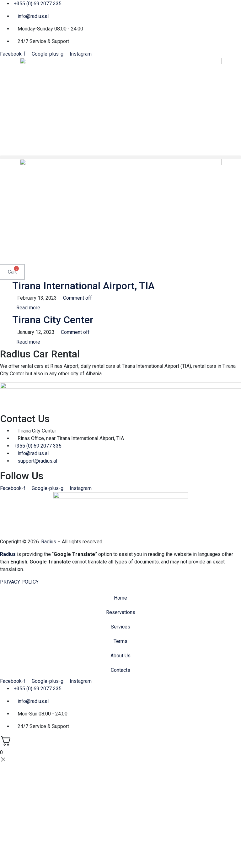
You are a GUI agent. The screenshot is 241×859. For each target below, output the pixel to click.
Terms (120, 641)
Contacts (120, 670)
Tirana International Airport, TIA (83, 286)
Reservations (120, 612)
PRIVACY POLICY (19, 582)
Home (120, 598)
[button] (120, 157)
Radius (48, 542)
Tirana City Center (53, 320)
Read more (28, 308)
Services (120, 627)
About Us (120, 656)
